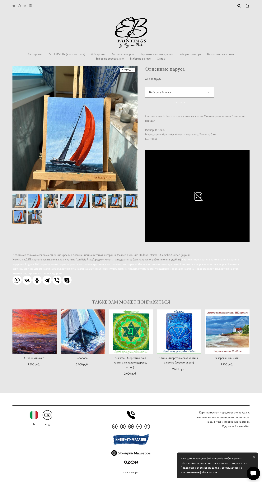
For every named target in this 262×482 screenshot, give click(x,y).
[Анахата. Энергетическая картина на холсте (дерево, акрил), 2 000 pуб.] (131, 331)
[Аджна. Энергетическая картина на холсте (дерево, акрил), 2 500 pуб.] (179, 331)
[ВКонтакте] (27, 280)
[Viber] (57, 280)
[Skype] (67, 280)
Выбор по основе (140, 58)
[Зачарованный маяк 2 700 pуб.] (227, 331)
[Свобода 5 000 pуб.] (83, 331)
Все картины (35, 54)
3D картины (98, 54)
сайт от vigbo (131, 473)
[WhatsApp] (17, 280)
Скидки (161, 58)
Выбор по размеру (190, 54)
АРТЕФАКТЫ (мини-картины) (67, 54)
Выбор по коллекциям (220, 54)
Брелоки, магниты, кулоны (157, 54)
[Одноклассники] (37, 280)
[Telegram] (47, 280)
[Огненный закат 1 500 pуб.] (34, 331)
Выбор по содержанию (110, 58)
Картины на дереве (123, 54)
